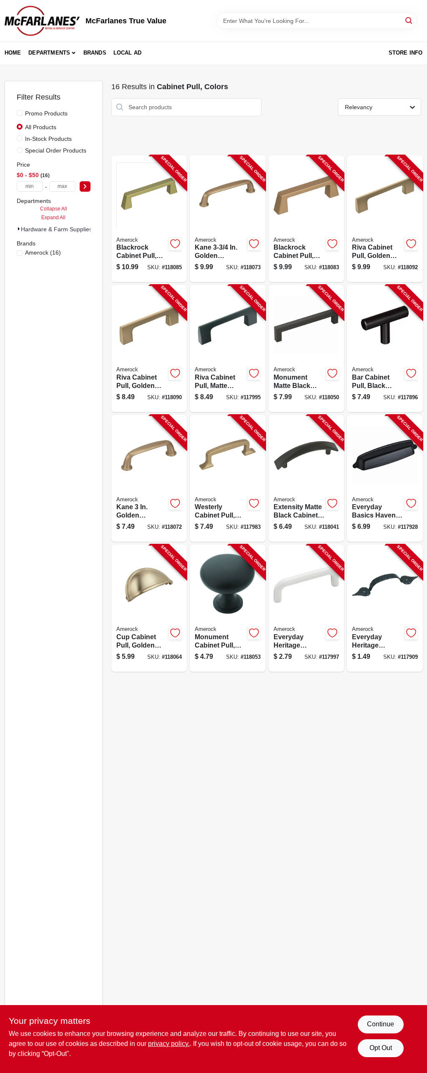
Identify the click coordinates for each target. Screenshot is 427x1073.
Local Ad (127, 53)
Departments (49, 53)
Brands (94, 53)
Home (13, 53)
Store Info (406, 53)
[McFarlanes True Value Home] (42, 21)
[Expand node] (19, 228)
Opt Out (380, 1047)
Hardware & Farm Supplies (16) (63, 229)
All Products (40, 127)
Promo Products (46, 113)
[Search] (409, 20)
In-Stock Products (48, 139)
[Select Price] (85, 186)
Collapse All (53, 209)
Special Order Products (55, 150)
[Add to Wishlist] (175, 243)
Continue (380, 1024)
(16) (43, 252)
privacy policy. (169, 1043)
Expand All (53, 217)
